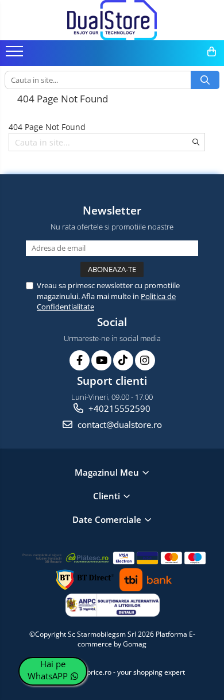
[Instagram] (145, 360)
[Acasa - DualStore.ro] (112, 20)
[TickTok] (123, 360)
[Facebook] (79, 360)
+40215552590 (118, 408)
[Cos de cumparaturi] (211, 51)
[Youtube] (101, 360)
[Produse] (16, 54)
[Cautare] (205, 80)
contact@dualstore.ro (118, 424)
